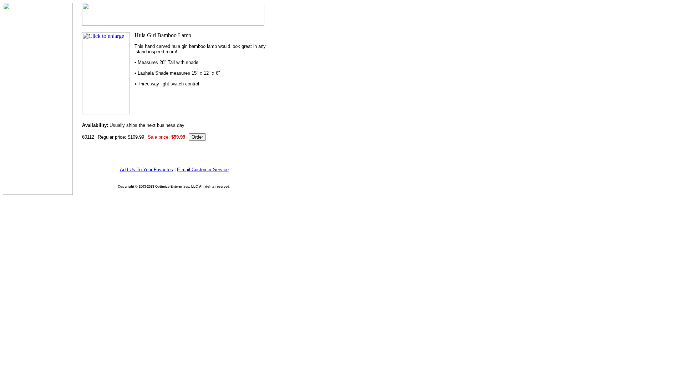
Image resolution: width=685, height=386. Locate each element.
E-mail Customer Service (203, 169)
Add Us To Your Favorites (146, 169)
